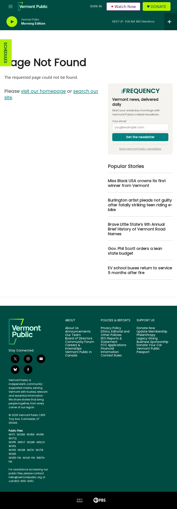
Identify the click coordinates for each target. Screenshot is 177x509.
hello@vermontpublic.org (25, 477)
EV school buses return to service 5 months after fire (140, 270)
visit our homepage (43, 91)
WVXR (21, 450)
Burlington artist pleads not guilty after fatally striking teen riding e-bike (140, 205)
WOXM (21, 434)
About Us (72, 328)
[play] (11, 21)
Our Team (73, 335)
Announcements (78, 331)
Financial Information (110, 350)
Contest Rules (111, 355)
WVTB (39, 450)
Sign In (96, 6)
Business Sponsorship (152, 342)
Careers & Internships (73, 347)
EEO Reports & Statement (111, 340)
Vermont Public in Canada (78, 353)
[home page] (28, 332)
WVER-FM (15, 458)
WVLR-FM (29, 458)
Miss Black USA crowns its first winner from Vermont (137, 183)
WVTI (12, 434)
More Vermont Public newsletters (140, 149)
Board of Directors (78, 338)
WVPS (12, 450)
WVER (12, 454)
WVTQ (12, 438)
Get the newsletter (140, 137)
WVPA (12, 446)
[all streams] (170, 21)
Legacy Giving (147, 338)
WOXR (31, 442)
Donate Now (146, 328)
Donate (158, 6)
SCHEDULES (5, 52)
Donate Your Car (149, 345)
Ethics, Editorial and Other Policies (115, 333)
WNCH (40, 442)
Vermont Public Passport (148, 350)
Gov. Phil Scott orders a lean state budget (135, 251)
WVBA (31, 434)
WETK (30, 450)
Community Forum (79, 342)
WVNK (40, 434)
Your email (119, 121)
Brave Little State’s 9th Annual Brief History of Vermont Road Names (136, 229)
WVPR (12, 442)
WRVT (21, 442)
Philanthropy (146, 335)
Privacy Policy (111, 328)
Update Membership (152, 331)
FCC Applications (113, 345)
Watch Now (125, 6)
